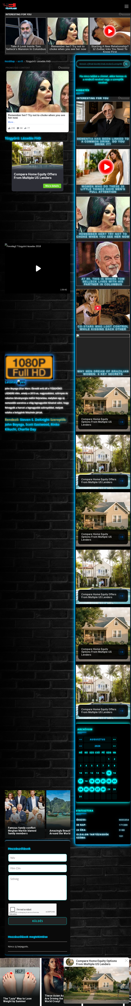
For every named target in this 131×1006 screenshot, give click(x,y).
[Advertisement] (37, 213)
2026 (97, 746)
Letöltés (11, 382)
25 (86, 789)
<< (80, 739)
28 (103, 789)
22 (109, 781)
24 (80, 789)
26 (91, 789)
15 (109, 773)
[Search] (126, 64)
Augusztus (97, 739)
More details (52, 186)
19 (91, 781)
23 (114, 781)
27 (97, 789)
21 (103, 781)
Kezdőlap (10, 61)
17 (80, 781)
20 (97, 781)
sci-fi (20, 61)
